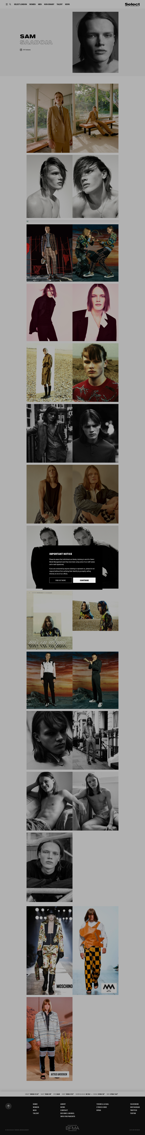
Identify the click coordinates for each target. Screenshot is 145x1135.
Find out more (60, 580)
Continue (84, 580)
